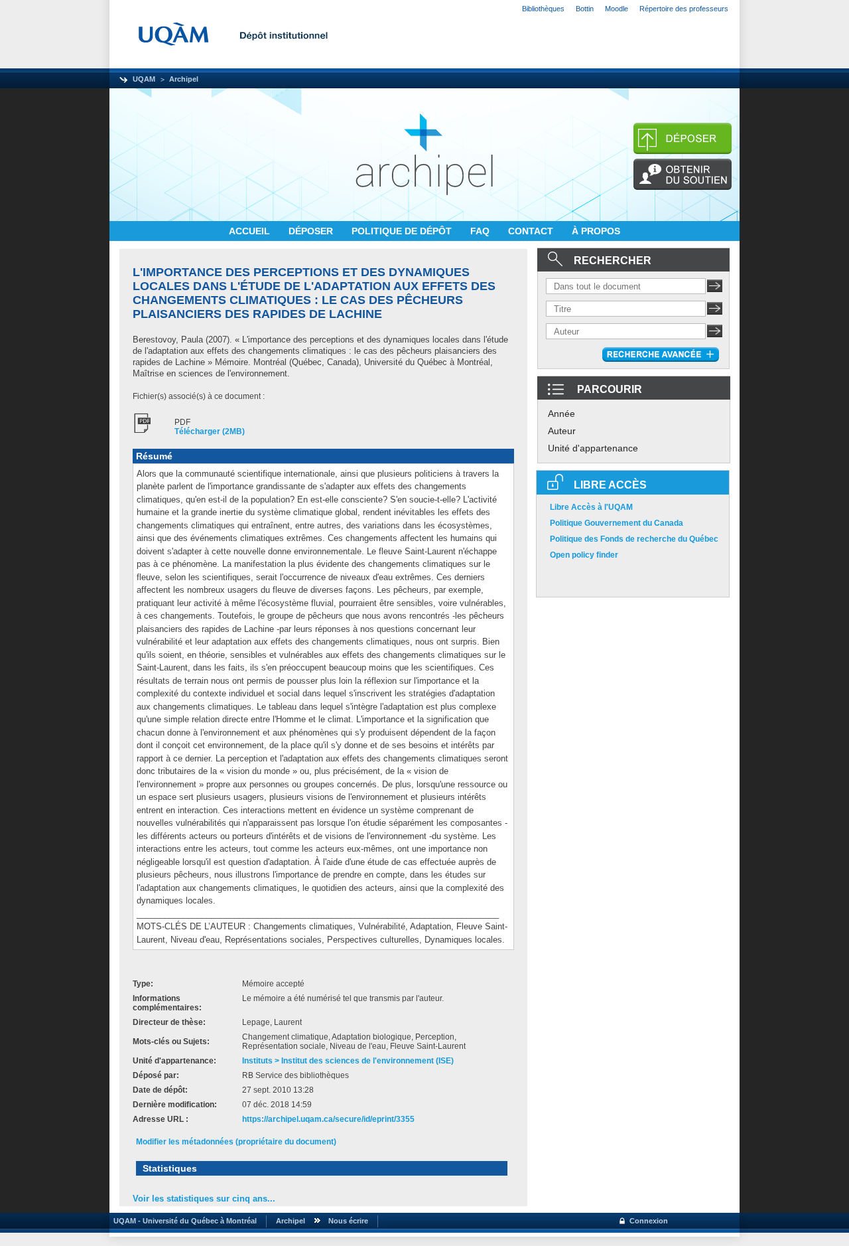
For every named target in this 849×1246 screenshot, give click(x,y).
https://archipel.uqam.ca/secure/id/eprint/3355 (328, 1119)
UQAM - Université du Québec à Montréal (183, 1221)
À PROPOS (596, 231)
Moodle (616, 9)
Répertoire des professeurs (683, 9)
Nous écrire (348, 1221)
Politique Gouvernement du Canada (616, 523)
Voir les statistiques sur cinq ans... (204, 1199)
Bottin (585, 9)
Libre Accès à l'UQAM (591, 507)
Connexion (648, 1221)
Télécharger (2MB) (209, 431)
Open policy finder (584, 555)
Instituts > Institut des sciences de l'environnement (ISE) (348, 1060)
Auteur (562, 431)
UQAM (144, 79)
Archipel (183, 79)
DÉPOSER (312, 231)
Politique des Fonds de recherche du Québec (634, 539)
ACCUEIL (251, 231)
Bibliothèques (543, 9)
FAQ (481, 231)
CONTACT (532, 231)
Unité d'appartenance (593, 448)
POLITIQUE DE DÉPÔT (403, 231)
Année (561, 413)
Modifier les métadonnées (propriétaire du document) (236, 1141)
